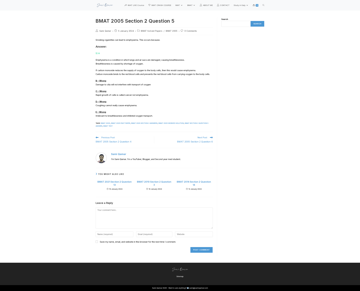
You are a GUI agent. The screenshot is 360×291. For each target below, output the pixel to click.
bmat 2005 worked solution (171, 123)
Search (224, 19)
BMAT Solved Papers (151, 31)
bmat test (108, 126)
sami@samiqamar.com (198, 288)
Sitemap (180, 276)
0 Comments (190, 31)
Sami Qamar (105, 31)
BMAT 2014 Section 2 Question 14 (194, 183)
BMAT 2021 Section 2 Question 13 (114, 183)
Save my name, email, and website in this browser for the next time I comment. (138, 241)
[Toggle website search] (263, 5)
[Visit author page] (101, 157)
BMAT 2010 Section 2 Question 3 (154, 183)
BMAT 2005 (171, 31)
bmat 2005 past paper (120, 123)
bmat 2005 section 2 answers (144, 123)
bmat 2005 (105, 123)
